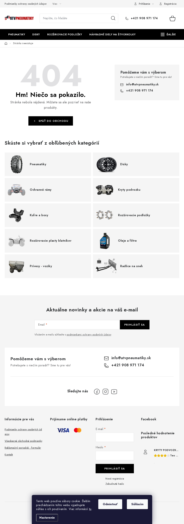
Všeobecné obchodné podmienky (23, 441)
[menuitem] (17, 34)
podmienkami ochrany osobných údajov (89, 334)
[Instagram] (105, 391)
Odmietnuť (110, 504)
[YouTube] (114, 391)
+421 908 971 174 (144, 18)
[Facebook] (97, 391)
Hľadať (113, 18)
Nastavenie (47, 518)
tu (90, 509)
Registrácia (170, 4)
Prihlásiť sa (134, 324)
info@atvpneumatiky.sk (142, 84)
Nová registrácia (114, 478)
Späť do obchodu (53, 121)
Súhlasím (137, 504)
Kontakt (9, 454)
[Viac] (168, 34)
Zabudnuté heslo (114, 484)
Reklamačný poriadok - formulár (23, 448)
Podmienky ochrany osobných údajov (26, 4)
